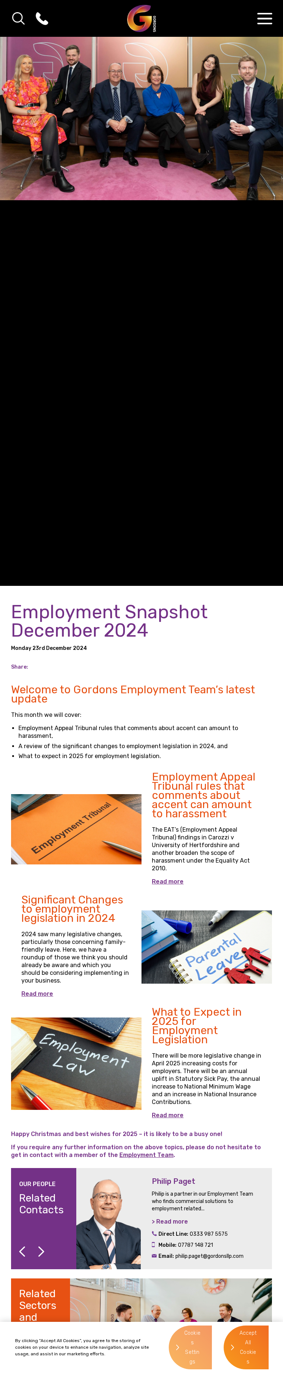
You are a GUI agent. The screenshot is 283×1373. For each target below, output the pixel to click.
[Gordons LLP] (141, 18)
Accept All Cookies (248, 1347)
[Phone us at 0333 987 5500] (42, 18)
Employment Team (146, 1154)
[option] (174, 1218)
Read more (168, 881)
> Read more (170, 1221)
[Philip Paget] (108, 1218)
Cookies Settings (192, 1347)
